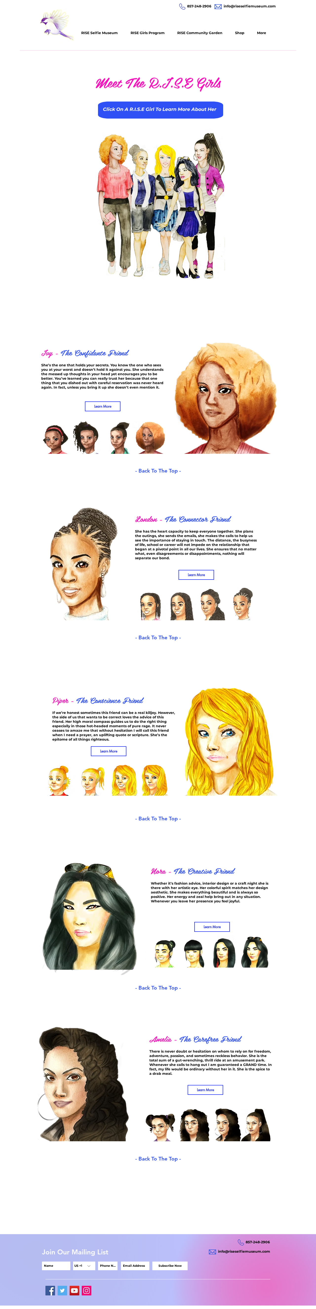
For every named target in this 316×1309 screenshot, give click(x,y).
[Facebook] (50, 1290)
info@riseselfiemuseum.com (250, 6)
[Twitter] (62, 1290)
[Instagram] (86, 1290)
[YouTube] (74, 1290)
